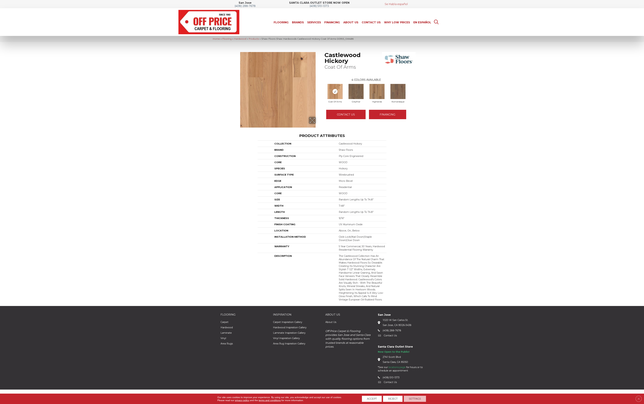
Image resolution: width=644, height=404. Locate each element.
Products (254, 38)
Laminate (226, 332)
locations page (397, 367)
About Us (330, 322)
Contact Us (346, 114)
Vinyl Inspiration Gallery (286, 338)
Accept (372, 398)
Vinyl (223, 338)
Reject (392, 398)
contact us (390, 335)
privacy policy (242, 400)
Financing (387, 114)
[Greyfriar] (356, 91)
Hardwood (240, 38)
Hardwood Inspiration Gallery (290, 327)
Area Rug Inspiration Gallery (289, 343)
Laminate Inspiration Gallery (289, 332)
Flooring (227, 38)
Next (409, 88)
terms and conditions (270, 400)
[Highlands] (377, 91)
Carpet (224, 322)
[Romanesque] (398, 91)
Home (216, 38)
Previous (322, 88)
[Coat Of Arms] (335, 91)
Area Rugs (227, 343)
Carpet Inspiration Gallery (287, 322)
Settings (415, 398)
